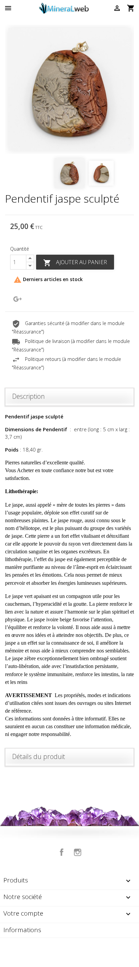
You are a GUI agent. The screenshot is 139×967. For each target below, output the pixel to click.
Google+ (17, 299)
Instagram (77, 852)
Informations (22, 929)
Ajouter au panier (75, 262)
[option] (69, 89)
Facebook (61, 852)
